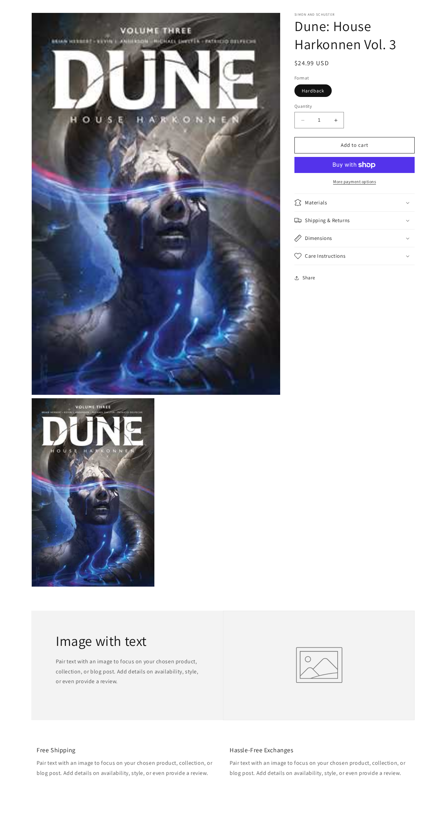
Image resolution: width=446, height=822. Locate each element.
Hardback (313, 91)
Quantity (303, 107)
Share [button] (308, 277)
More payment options (354, 181)
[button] (354, 202)
